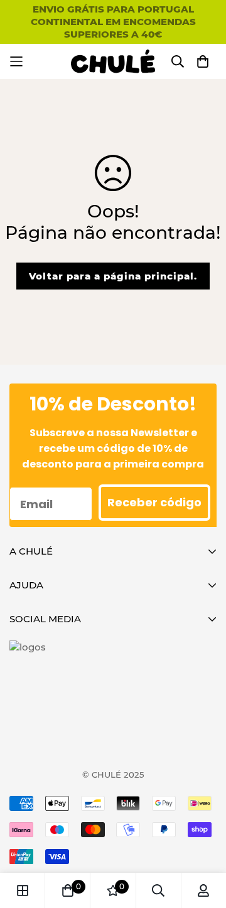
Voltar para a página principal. (113, 276)
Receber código (154, 502)
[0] (68, 890)
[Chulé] (113, 61)
